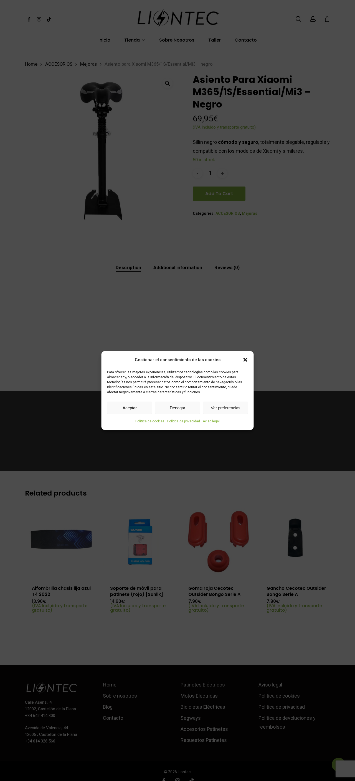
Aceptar (130, 407)
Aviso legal (211, 421)
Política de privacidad (183, 421)
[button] (245, 360)
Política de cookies (149, 421)
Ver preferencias (225, 407)
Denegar (177, 407)
